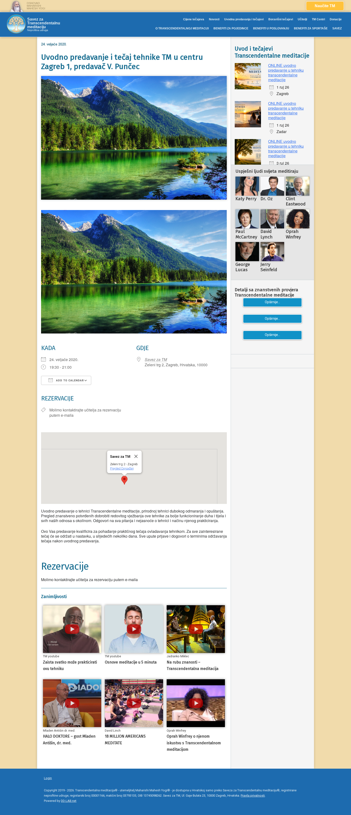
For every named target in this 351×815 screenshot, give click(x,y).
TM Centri (318, 19)
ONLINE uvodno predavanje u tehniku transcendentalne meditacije (286, 72)
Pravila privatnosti (253, 795)
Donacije (336, 19)
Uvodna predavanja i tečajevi (244, 19)
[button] (124, 480)
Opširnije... (272, 302)
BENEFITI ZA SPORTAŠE (311, 28)
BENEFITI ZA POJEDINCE (230, 28)
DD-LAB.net (68, 801)
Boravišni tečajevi (280, 19)
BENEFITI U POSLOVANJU (271, 28)
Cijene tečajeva (193, 19)
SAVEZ (337, 28)
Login (48, 778)
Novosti (214, 19)
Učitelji (302, 19)
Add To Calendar (69, 380)
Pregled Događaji (122, 468)
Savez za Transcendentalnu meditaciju (43, 23)
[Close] (136, 456)
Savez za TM (156, 359)
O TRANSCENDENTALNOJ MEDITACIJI (182, 28)
